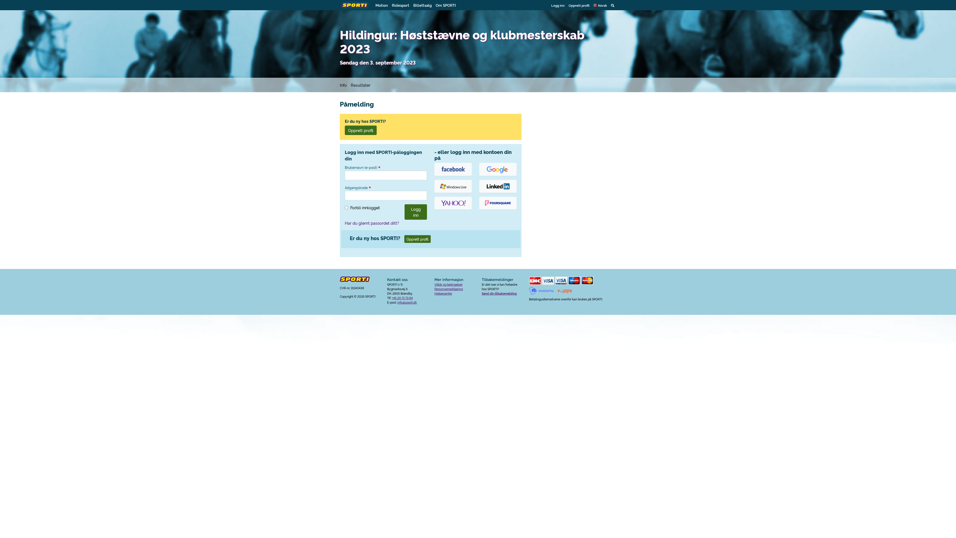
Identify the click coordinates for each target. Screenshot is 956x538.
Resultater (360, 85)
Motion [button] (381, 5)
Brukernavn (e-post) (361, 167)
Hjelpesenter (443, 293)
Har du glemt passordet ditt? (372, 223)
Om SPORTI (446, 5)
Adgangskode (357, 187)
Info (343, 85)
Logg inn (558, 5)
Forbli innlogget (365, 207)
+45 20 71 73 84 (402, 298)
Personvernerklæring (448, 289)
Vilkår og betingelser (448, 284)
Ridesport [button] (400, 5)
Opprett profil (579, 5)
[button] (600, 5)
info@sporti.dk (407, 302)
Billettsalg (422, 5)
